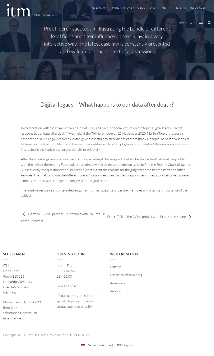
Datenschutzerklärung (126, 275)
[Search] (209, 23)
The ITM (166, 7)
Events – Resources (191, 7)
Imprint (115, 291)
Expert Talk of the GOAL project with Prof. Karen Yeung (146, 216)
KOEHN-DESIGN (78, 335)
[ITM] (32, 11)
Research (98, 7)
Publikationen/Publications (133, 7)
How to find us (67, 286)
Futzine (115, 267)
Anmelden (117, 283)
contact (62, 306)
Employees (184, 22)
